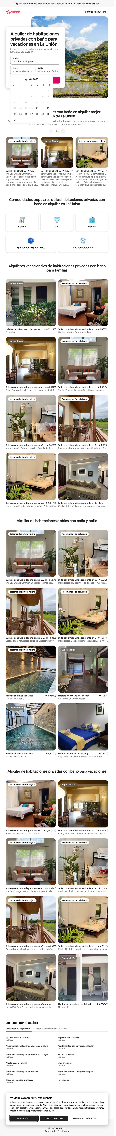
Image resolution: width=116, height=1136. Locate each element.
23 (48, 108)
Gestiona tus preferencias (85, 1118)
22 (42, 108)
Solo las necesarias (54, 1118)
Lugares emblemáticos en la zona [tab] (51, 1028)
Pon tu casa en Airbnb (95, 11)
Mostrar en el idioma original (86, 3)
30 (48, 114)
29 (42, 114)
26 (26, 114)
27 (31, 114)
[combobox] (35, 61)
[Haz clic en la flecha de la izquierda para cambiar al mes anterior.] (15, 79)
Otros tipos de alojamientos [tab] (19, 1028)
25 (20, 114)
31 (15, 120)
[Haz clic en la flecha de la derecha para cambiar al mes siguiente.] (48, 79)
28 (37, 114)
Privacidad (50, 1131)
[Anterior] (51, 131)
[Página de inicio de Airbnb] (13, 11)
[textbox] (23, 71)
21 (37, 108)
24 (15, 114)
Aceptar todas (24, 1118)
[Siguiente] (63, 131)
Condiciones (63, 1131)
